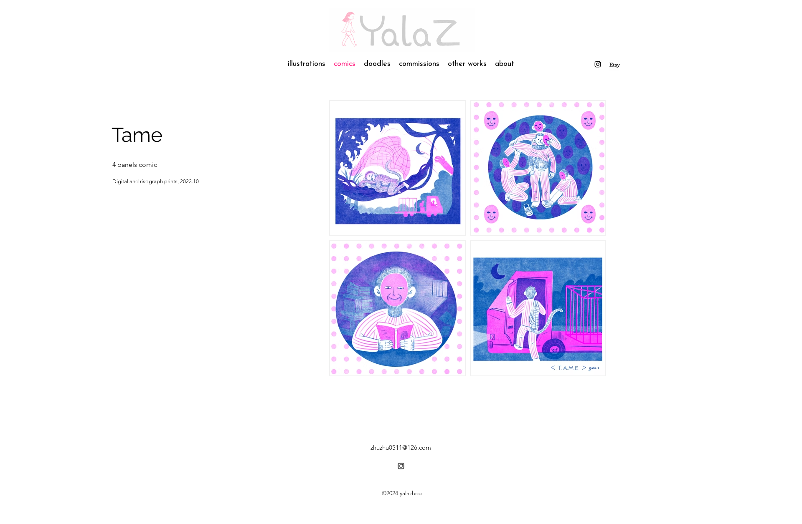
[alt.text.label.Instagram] (614, 65)
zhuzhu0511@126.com (401, 447)
